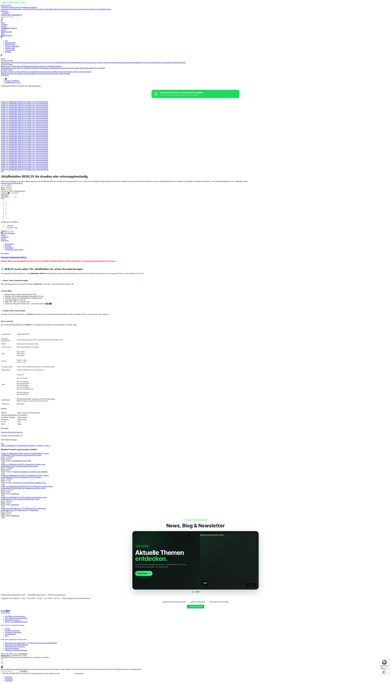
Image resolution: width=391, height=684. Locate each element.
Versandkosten (22, 654)
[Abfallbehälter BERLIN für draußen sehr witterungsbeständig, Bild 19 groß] (24, 135)
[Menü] (388, 660)
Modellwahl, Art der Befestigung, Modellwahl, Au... (30, 483)
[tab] (8, 677)
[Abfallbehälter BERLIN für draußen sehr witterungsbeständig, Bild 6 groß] (24, 111)
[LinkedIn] (9, 611)
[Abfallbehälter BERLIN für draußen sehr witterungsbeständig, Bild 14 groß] (24, 125)
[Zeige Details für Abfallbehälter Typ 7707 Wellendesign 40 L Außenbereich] (23, 508)
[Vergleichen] (3, 462)
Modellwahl (5, 195)
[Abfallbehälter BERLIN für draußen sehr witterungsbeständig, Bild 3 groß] (24, 105)
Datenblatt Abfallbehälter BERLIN (13, 257)
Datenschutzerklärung (67, 673)
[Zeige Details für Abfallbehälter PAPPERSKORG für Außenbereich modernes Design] (27, 486)
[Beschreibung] (4, 462)
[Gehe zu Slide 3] (198, 591)
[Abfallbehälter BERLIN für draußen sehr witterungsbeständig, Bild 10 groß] (24, 118)
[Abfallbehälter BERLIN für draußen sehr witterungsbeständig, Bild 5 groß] (24, 109)
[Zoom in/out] (1, 661)
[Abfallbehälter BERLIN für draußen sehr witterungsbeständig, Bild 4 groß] (24, 107)
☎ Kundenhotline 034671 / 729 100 (14, 2)
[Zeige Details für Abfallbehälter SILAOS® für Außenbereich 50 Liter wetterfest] (25, 475)
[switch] (384, 672)
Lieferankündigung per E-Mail (21, 461)
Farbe (2, 198)
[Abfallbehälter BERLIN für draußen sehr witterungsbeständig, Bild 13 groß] (24, 124)
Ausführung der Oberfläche (10, 222)
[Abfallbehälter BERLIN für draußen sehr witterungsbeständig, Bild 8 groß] (24, 114)
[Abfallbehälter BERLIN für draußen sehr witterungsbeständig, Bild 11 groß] (24, 120)
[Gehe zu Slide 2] (196, 591)
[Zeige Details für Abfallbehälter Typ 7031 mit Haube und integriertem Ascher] (24, 497)
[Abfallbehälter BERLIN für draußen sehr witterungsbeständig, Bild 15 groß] (24, 127)
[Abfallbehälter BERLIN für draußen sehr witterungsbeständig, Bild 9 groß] (24, 116)
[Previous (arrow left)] (1, 665)
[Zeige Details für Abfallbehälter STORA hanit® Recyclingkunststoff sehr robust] (25, 453)
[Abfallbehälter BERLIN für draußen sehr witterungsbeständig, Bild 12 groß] (24, 122)
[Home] (6, 79)
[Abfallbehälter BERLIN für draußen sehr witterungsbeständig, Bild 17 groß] (24, 131)
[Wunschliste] (1, 462)
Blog (2, 11)
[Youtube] (7, 611)
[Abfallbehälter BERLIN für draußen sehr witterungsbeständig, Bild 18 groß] (24, 133)
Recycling (40, 72)
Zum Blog (255, 573)
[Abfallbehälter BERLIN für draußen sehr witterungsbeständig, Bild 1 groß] (24, 102)
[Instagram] (3, 611)
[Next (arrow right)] (3, 665)
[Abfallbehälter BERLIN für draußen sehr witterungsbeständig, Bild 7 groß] (24, 113)
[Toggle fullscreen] (3, 661)
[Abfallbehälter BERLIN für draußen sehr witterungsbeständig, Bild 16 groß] (24, 129)
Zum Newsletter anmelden (136, 573)
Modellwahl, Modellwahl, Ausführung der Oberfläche (30, 472)
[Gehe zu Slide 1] (193, 591)
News (6, 11)
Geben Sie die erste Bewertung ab (12, 183)
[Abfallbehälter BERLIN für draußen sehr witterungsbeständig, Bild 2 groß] (24, 103)
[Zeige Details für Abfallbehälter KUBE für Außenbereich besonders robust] (23, 464)
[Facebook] (1, 611)
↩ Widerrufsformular (195, 606)
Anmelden (24, 671)
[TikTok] (5, 611)
